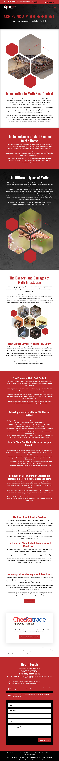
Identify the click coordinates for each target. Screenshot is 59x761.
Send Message (44, 740)
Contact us (29, 601)
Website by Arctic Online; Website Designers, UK (32, 759)
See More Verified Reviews (29, 637)
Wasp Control (22, 757)
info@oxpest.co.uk (51, 2)
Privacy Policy (41, 757)
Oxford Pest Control (32, 757)
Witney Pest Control (12, 757)
